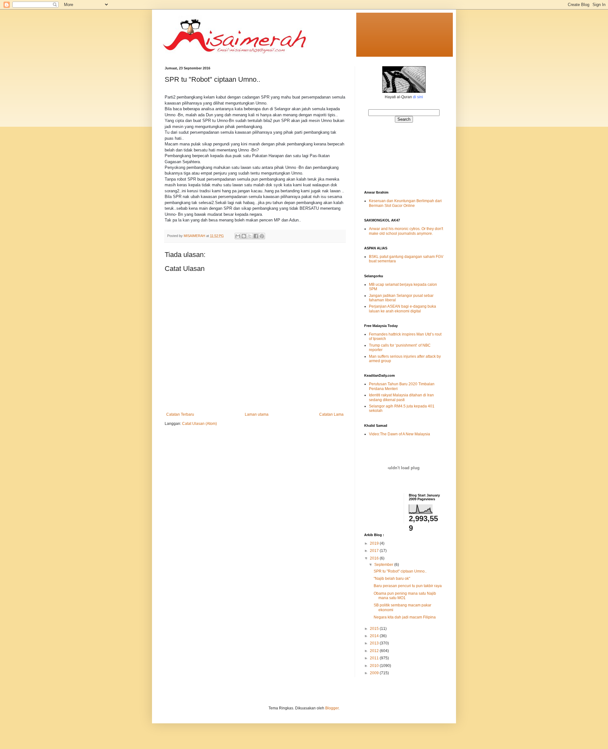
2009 (375, 673)
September (384, 564)
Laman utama (257, 414)
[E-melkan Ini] (238, 236)
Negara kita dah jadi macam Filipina (405, 617)
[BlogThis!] (244, 236)
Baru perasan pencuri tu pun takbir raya (408, 586)
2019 (375, 543)
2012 (375, 651)
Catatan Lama (331, 414)
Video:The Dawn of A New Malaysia (399, 434)
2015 (375, 628)
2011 (375, 658)
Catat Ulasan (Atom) (199, 423)
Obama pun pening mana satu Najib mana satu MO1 (405, 595)
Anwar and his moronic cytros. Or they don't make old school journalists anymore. (406, 231)
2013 (375, 643)
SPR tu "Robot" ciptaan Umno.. (400, 571)
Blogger (332, 708)
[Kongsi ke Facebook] (256, 236)
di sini (418, 97)
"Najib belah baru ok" (392, 578)
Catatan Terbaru (180, 414)
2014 (375, 636)
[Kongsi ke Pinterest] (262, 236)
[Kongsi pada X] (250, 236)
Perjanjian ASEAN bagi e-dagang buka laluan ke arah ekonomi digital (402, 308)
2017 (375, 550)
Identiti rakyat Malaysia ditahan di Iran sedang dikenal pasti (401, 397)
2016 (375, 558)
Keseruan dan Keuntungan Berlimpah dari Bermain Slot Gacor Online (405, 203)
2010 (375, 665)
